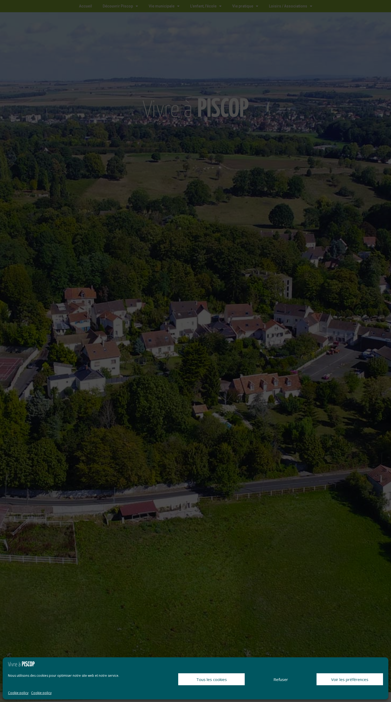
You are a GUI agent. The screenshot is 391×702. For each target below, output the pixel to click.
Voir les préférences (349, 679)
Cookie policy (18, 693)
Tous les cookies (211, 679)
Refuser (280, 679)
